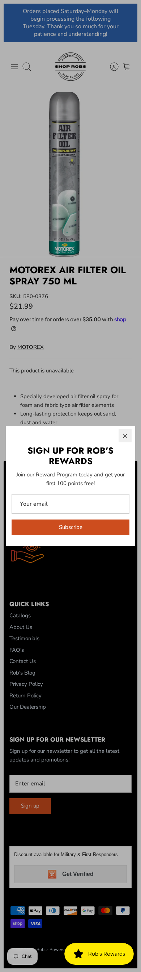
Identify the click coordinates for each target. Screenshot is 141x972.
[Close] (125, 435)
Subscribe (70, 527)
